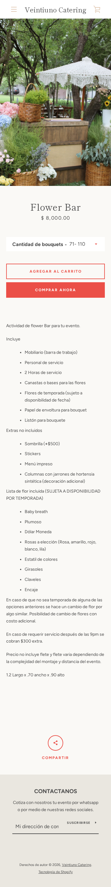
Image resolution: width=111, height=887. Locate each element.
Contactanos (55, 791)
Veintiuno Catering (55, 9)
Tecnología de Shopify (56, 872)
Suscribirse (78, 823)
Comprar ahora (55, 290)
